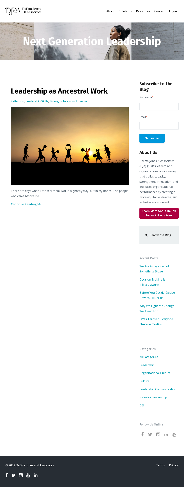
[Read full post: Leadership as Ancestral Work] (70, 146)
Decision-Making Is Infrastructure (152, 282)
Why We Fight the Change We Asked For (156, 308)
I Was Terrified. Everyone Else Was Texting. (156, 321)
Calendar (128, 21)
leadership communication (157, 389)
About (110, 11)
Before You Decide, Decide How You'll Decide (157, 295)
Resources (143, 11)
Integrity (69, 101)
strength (56, 101)
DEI (141, 405)
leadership (147, 365)
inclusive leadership (153, 397)
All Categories (148, 357)
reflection (17, 101)
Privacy (174, 465)
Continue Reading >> (26, 204)
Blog (151, 21)
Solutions (125, 11)
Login (173, 11)
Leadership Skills (37, 101)
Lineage (81, 101)
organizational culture (154, 373)
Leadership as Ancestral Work (59, 91)
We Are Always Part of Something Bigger (154, 268)
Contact (159, 11)
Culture (144, 381)
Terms (160, 465)
